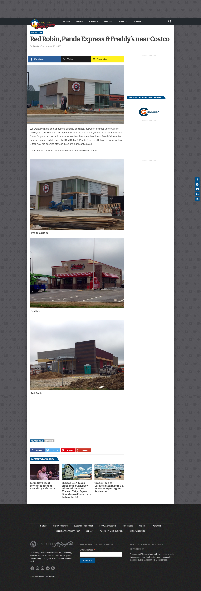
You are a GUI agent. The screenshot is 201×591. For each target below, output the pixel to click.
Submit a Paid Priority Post (68, 531)
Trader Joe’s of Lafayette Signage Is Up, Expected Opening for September (109, 487)
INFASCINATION (137, 549)
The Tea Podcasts (60, 526)
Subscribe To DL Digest (83, 526)
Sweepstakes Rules (137, 531)
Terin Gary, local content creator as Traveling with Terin (42, 486)
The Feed (66, 21)
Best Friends (128, 526)
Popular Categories (107, 526)
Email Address (87, 549)
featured (49, 441)
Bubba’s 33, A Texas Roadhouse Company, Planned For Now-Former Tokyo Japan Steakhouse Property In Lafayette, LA (76, 490)
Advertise (123, 21)
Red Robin (87, 132)
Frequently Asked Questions (111, 531)
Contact (138, 21)
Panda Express (102, 132)
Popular (93, 21)
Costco (115, 129)
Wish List (108, 21)
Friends (79, 21)
